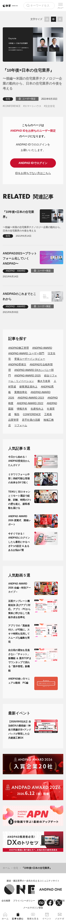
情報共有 (22, 408)
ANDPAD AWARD (42, 347)
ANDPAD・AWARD (15, 271)
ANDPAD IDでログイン (33, 162)
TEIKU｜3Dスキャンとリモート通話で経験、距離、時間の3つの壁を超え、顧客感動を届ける (19, 499)
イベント (47, 918)
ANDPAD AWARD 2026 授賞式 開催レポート (19, 520)
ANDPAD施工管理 (18, 347)
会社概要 (5, 901)
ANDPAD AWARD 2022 (30, 403)
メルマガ (59, 918)
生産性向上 (37, 408)
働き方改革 (43, 381)
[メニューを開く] (60, 5)
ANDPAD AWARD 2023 (31, 397)
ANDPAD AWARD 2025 (27, 375)
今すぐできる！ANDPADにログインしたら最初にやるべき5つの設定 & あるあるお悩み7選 (19, 541)
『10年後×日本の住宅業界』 (18, 214)
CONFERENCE (12, 106)
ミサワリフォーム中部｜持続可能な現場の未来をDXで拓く (19, 478)
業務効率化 (20, 392)
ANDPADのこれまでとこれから (19, 296)
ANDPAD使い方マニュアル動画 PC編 (19, 680)
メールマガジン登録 (33, 908)
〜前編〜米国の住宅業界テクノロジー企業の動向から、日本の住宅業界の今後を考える (32, 229)
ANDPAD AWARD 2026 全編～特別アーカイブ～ (19, 587)
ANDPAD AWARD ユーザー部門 (26, 353)
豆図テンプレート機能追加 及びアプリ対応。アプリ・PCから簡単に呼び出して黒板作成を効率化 (19, 609)
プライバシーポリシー (24, 901)
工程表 (48, 414)
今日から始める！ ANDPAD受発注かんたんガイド (19, 460)
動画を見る (33, 918)
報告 (16, 414)
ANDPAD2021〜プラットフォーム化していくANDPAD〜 (20, 258)
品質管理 (13, 419)
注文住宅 (50, 106)
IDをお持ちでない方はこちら (33, 173)
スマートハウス (33, 106)
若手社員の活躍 (31, 419)
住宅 (8, 99)
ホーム (6, 868)
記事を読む (18, 918)
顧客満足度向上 (28, 386)
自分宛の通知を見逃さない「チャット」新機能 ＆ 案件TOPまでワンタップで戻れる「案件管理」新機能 (19, 660)
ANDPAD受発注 (17, 364)
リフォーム (20, 425)
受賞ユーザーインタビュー (29, 358)
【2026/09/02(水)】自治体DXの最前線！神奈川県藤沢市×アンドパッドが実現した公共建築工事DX (19, 729)
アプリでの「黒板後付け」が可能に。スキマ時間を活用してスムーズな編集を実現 (19, 633)
